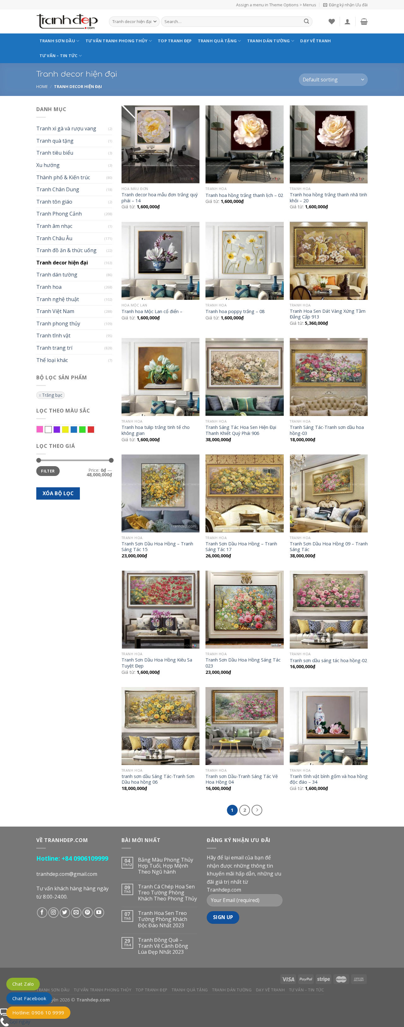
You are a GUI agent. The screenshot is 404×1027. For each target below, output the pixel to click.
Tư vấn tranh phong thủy (117, 41)
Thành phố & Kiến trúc (63, 177)
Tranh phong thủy (58, 323)
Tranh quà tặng (217, 41)
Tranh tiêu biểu (54, 152)
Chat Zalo (23, 984)
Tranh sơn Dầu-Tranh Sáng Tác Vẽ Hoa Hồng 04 (241, 779)
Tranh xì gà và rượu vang (66, 128)
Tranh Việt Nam (55, 311)
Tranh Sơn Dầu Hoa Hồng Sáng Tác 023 (243, 663)
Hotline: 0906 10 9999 (38, 1012)
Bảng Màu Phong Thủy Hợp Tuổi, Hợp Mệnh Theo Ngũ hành (165, 866)
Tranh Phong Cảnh (59, 213)
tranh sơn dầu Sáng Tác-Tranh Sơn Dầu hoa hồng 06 (158, 779)
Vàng (68, 430)
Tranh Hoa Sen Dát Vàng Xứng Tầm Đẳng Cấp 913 (327, 314)
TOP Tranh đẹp (175, 41)
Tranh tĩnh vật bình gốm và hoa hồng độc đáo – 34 (329, 779)
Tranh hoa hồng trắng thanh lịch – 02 (244, 195)
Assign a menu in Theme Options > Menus (276, 5)
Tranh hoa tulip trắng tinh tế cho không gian (156, 430)
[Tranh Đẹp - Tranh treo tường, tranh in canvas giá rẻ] (67, 21)
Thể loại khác (52, 360)
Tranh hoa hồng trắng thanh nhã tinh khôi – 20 (328, 198)
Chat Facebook (29, 998)
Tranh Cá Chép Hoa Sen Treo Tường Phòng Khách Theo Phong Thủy (167, 893)
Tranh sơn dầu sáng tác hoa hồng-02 (328, 660)
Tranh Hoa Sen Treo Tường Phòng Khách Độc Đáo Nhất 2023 (162, 919)
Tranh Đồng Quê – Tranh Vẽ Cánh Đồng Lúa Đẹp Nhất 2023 (163, 946)
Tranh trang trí (54, 347)
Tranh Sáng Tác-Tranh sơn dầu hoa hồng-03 (327, 430)
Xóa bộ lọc (58, 493)
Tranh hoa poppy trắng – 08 (234, 311)
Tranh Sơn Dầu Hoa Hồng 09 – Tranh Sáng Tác (329, 547)
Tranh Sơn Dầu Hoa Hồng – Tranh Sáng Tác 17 (241, 547)
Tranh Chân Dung (57, 189)
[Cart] (364, 21)
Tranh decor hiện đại (62, 262)
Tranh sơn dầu (57, 41)
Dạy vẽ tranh (315, 41)
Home (42, 86)
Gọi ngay (19, 1021)
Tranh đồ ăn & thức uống (66, 250)
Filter (48, 470)
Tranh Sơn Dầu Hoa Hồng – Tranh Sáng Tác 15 (157, 547)
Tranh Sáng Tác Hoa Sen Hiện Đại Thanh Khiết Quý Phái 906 (240, 430)
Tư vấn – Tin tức (58, 55)
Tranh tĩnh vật (53, 335)
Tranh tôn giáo (54, 201)
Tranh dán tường (268, 41)
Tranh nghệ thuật (57, 299)
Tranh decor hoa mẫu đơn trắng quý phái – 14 (160, 198)
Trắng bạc (52, 395)
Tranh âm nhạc (54, 226)
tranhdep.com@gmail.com (66, 873)
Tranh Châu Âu (54, 238)
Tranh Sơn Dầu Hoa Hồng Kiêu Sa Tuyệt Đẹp (157, 663)
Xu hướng (48, 165)
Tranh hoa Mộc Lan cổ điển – (152, 311)
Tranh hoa (49, 286)
